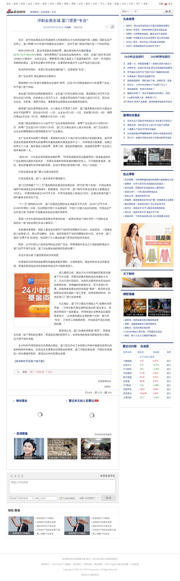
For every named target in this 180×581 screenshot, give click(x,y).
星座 (109, 3)
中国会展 (40, 372)
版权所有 (94, 575)
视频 (59, 3)
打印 (100, 392)
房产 (138, 3)
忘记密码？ (90, 498)
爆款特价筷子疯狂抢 (46, 526)
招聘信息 (88, 564)
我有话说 (78, 27)
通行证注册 (123, 564)
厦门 (32, 372)
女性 (95, 3)
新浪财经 (34, 12)
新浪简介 (45, 564)
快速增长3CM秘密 (45, 518)
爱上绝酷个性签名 (45, 534)
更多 (145, 3)
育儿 (102, 3)
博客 (73, 3)
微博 (66, 3)
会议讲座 (45, 12)
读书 (81, 3)
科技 (52, 3)
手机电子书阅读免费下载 (48, 530)
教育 (88, 3)
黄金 (88, 50)
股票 (45, 3)
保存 (90, 392)
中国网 (67, 27)
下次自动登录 (68, 498)
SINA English (111, 564)
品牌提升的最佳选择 (46, 522)
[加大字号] (112, 27)
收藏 (117, 3)
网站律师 (98, 564)
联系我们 (77, 564)
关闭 (110, 392)
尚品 (124, 3)
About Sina (56, 564)
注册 (161, 3)
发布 (108, 498)
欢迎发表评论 (104, 381)
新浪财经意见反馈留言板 (74, 559)
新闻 (16, 3)
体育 (23, 3)
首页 (9, 3)
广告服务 (67, 564)
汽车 (131, 3)
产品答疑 (134, 564)
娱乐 (30, 3)
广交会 (49, 372)
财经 (37, 3)
